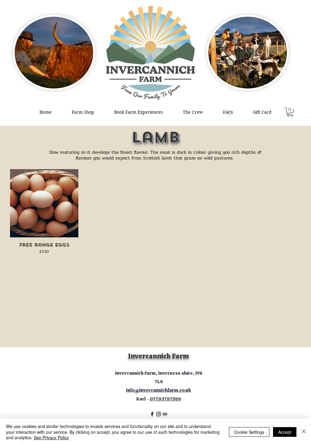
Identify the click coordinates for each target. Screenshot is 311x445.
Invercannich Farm (158, 356)
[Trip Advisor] (165, 414)
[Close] (303, 431)
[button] (290, 111)
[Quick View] (44, 203)
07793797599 (165, 399)
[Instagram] (159, 414)
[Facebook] (152, 414)
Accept (284, 432)
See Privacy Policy (51, 437)
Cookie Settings (249, 432)
